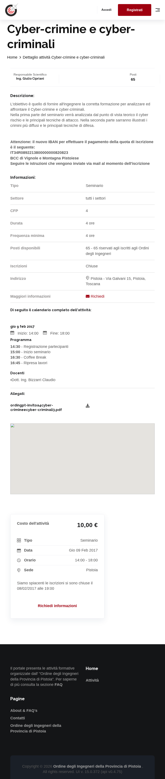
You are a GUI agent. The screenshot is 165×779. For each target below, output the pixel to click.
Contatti (17, 718)
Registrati (134, 10)
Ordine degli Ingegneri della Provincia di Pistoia (97, 766)
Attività (92, 680)
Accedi (106, 9)
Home (12, 57)
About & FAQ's (23, 710)
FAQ (59, 684)
